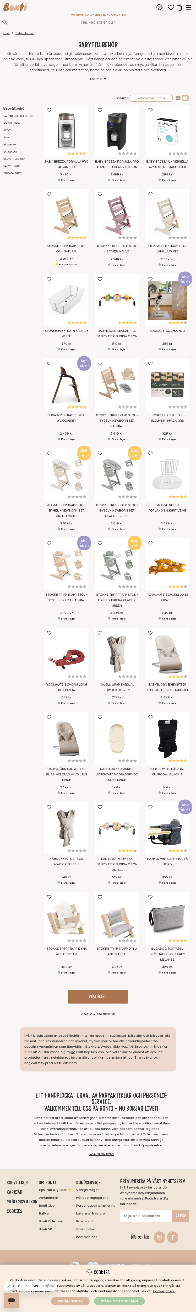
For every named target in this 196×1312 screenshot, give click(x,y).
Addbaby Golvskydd (167, 331)
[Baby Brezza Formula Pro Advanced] (66, 131)
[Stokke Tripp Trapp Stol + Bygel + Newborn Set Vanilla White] (66, 474)
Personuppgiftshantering (95, 1206)
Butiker (44, 1213)
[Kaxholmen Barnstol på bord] (167, 828)
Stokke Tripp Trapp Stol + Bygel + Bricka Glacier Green (117, 600)
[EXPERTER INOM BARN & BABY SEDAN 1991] (15, 8)
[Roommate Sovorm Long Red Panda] (66, 654)
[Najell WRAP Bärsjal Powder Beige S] (66, 828)
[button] (179, 7)
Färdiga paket (12, 173)
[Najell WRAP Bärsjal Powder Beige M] (117, 654)
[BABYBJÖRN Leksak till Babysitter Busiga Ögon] (117, 300)
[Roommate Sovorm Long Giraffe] (167, 564)
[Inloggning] (159, 7)
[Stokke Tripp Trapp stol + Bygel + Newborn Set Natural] (117, 385)
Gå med (181, 1216)
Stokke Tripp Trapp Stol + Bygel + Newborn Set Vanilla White (66, 510)
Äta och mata (11, 123)
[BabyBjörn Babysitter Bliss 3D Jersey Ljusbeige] (167, 654)
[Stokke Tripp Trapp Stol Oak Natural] (66, 215)
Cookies (14, 1211)
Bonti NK (45, 1229)
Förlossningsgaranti (92, 1198)
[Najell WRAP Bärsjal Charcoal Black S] (167, 738)
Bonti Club (47, 1206)
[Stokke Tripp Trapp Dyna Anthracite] (117, 918)
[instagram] (158, 1237)
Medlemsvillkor (22, 1201)
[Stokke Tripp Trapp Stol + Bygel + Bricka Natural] (66, 564)
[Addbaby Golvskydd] (167, 300)
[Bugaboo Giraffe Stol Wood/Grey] (66, 385)
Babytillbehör (25, 33)
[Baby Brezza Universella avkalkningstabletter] (167, 131)
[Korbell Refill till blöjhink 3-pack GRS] (167, 385)
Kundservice (88, 1182)
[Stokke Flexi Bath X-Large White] (66, 300)
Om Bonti (47, 1182)
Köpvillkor (17, 1182)
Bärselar (9, 144)
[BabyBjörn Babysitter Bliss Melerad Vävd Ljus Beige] (66, 738)
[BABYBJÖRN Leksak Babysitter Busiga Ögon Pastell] (117, 828)
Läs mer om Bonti (101, 1154)
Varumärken (48, 1198)
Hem (6, 33)
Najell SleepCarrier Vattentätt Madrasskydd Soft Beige (117, 774)
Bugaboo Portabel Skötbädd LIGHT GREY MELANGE (167, 954)
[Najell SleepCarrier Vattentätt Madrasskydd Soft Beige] (117, 738)
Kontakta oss (86, 1237)
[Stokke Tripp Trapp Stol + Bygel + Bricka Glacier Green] (117, 564)
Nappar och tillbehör (18, 116)
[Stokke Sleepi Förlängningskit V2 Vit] (167, 474)
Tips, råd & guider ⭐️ (55, 1190)
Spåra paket (85, 1229)
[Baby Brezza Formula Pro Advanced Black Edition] (117, 131)
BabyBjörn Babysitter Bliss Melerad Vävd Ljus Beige (66, 774)
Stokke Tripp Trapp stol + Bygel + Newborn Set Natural (117, 420)
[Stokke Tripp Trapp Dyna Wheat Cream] (66, 918)
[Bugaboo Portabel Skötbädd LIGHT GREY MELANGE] (167, 918)
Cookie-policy (163, 1291)
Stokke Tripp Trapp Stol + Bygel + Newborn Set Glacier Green (117, 510)
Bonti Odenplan (51, 1221)
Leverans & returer (91, 1213)
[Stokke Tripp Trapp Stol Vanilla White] (167, 215)
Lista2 (178, 98)
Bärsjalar (10, 151)
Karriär (14, 1192)
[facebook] (172, 1237)
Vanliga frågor (87, 1190)
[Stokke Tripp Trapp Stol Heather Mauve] (117, 215)
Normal (185, 98)
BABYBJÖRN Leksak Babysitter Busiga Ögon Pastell (117, 864)
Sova (6, 137)
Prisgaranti (84, 1221)
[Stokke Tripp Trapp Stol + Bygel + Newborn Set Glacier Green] (117, 474)
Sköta (7, 130)
